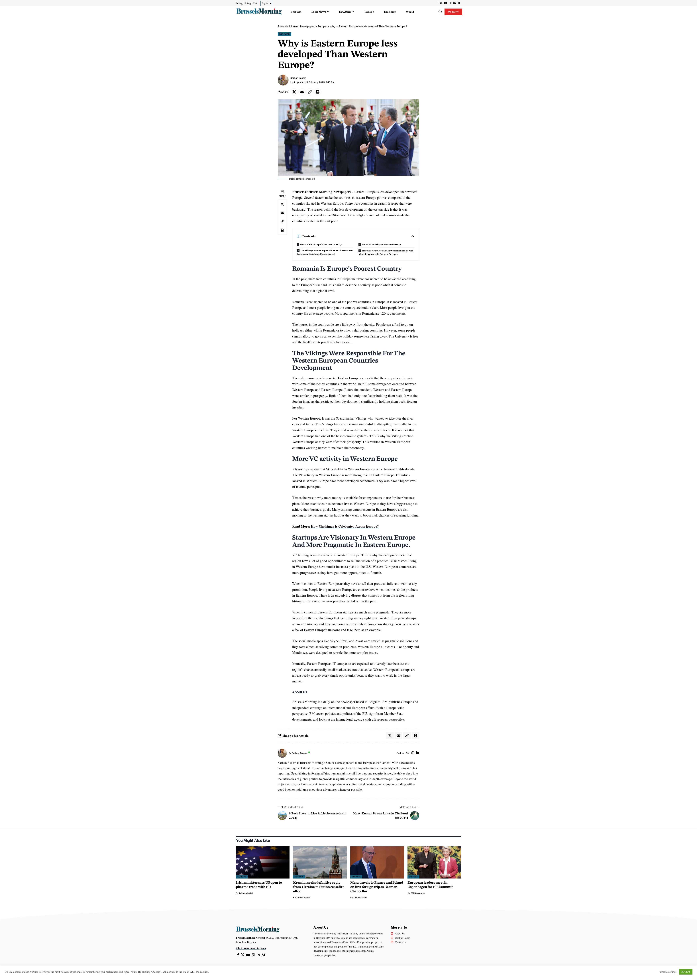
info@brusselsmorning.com (251, 948)
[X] (441, 3)
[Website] (408, 753)
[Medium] (458, 3)
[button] (440, 12)
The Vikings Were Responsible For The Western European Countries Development (325, 252)
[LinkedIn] (454, 3)
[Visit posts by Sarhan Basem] (283, 80)
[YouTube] (445, 3)
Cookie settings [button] (668, 971)
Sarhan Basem (298, 78)
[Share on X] (294, 91)
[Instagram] (450, 3)
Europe (322, 26)
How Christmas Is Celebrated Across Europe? (345, 526)
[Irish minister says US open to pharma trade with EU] (263, 862)
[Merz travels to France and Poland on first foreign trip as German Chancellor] (377, 862)
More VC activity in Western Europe (382, 244)
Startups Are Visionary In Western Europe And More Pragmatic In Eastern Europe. (385, 252)
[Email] (302, 91)
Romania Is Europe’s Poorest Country (321, 244)
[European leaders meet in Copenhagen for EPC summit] (434, 862)
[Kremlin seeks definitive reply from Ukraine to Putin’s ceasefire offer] (320, 862)
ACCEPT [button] (685, 971)
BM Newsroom (418, 893)
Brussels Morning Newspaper (296, 26)
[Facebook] (437, 3)
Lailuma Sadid (246, 893)
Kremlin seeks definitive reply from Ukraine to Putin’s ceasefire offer (318, 887)
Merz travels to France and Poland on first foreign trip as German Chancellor (376, 887)
